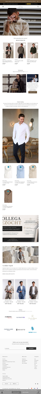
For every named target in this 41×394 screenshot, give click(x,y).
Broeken (35, 363)
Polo (35, 364)
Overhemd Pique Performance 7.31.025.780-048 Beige (32, 182)
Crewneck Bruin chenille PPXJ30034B (19, 61)
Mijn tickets (24, 361)
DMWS (13, 388)
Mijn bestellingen (24, 360)
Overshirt (35, 365)
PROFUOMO (14, 89)
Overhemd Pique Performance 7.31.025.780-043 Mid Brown (7, 207)
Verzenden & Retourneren (6, 367)
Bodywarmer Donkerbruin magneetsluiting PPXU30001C (7, 61)
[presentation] (3, 51)
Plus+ (15, 388)
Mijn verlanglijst (24, 363)
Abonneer (31, 348)
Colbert (35, 367)
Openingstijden (4, 360)
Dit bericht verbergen (16, 392)
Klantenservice (4, 368)
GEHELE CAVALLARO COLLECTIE (8, 273)
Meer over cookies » (26, 392)
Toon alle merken (29, 311)
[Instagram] (37, 384)
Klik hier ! (26, 71)
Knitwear (24, 23)
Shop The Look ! (8, 303)
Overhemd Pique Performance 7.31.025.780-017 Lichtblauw (20, 182)
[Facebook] (35, 384)
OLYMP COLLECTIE (33, 92)
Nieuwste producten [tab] (20, 40)
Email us (14, 383)
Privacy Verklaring (5, 364)
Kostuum (35, 368)
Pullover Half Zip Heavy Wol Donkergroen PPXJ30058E (31, 61)
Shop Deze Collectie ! (32, 106)
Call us (6, 383)
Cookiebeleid (4, 365)
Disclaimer (4, 363)
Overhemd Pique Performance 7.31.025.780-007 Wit (7, 182)
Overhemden (17, 23)
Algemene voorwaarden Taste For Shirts (8, 361)
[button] (3, 6)
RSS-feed (18, 388)
